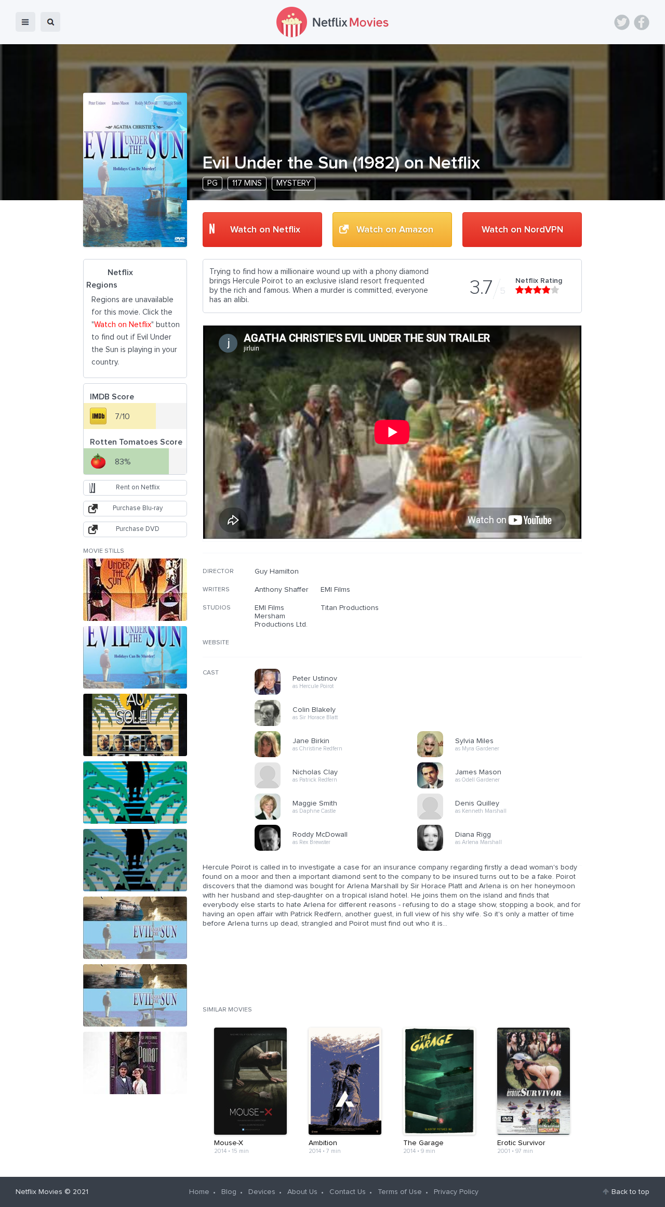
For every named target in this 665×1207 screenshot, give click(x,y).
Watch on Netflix (265, 230)
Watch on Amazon (394, 230)
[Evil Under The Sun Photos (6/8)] (135, 928)
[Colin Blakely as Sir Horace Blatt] (339, 724)
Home (199, 1192)
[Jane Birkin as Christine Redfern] (339, 755)
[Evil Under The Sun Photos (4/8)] (135, 792)
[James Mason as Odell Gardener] (502, 786)
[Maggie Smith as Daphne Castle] (339, 818)
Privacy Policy (456, 1192)
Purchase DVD (137, 529)
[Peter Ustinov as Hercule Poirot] (339, 693)
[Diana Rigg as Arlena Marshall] (502, 849)
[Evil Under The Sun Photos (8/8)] (135, 1063)
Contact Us (347, 1192)
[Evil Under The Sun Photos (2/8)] (135, 657)
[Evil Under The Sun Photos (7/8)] (135, 995)
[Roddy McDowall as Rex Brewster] (339, 849)
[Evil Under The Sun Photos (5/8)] (135, 860)
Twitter (622, 22)
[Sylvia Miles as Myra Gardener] (502, 755)
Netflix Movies (39, 1192)
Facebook (641, 22)
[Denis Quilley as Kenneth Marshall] (502, 818)
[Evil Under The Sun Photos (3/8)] (135, 725)
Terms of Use (400, 1192)
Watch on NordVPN (522, 230)
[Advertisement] (504, 634)
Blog (228, 1192)
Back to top (630, 1192)
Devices (261, 1192)
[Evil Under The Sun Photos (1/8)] (135, 590)
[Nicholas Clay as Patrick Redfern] (339, 786)
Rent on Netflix (137, 487)
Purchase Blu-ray (138, 508)
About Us (302, 1192)
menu (25, 22)
